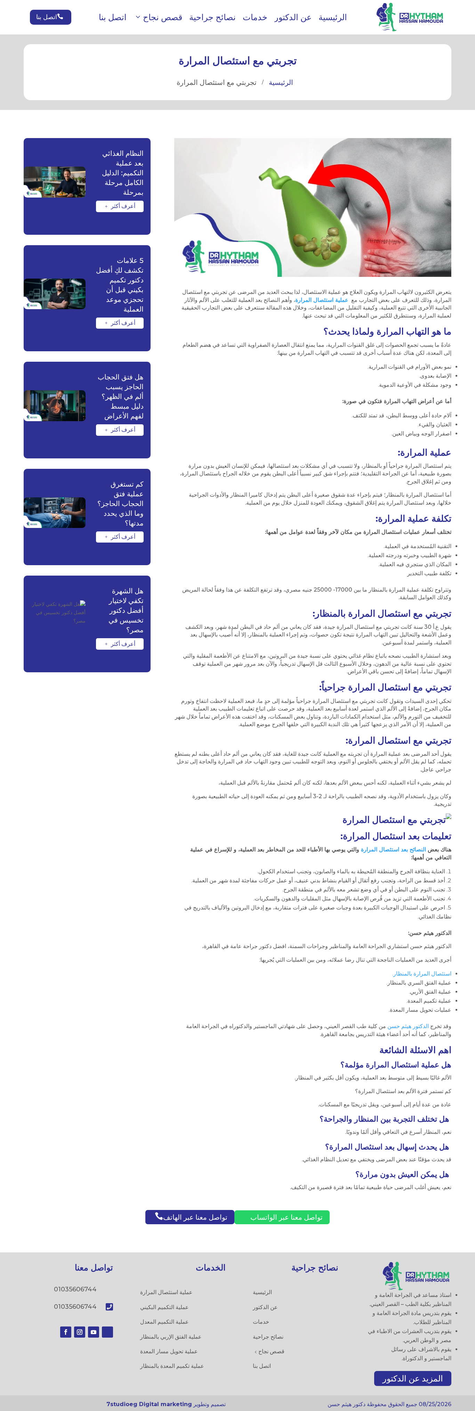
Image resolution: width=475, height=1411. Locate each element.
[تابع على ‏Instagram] (79, 1332)
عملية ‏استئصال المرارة (321, 300)
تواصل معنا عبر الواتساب (283, 1216)
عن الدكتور (293, 17)
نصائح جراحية (212, 17)
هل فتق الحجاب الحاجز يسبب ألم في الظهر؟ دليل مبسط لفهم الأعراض (121, 396)
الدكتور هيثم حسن (408, 1026)
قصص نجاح (162, 17)
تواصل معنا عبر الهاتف (191, 1216)
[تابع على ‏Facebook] (65, 1332)
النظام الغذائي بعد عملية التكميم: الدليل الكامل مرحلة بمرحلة (123, 173)
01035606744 (75, 1289)
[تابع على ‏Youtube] (93, 1332)
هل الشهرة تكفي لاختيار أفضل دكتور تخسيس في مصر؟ (126, 610)
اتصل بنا (113, 17)
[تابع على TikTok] (107, 1332)
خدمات (255, 17)
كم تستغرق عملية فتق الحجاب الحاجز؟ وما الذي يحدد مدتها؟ (120, 503)
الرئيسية (333, 17)
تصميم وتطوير (166, 1404)
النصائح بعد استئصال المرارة (393, 849)
